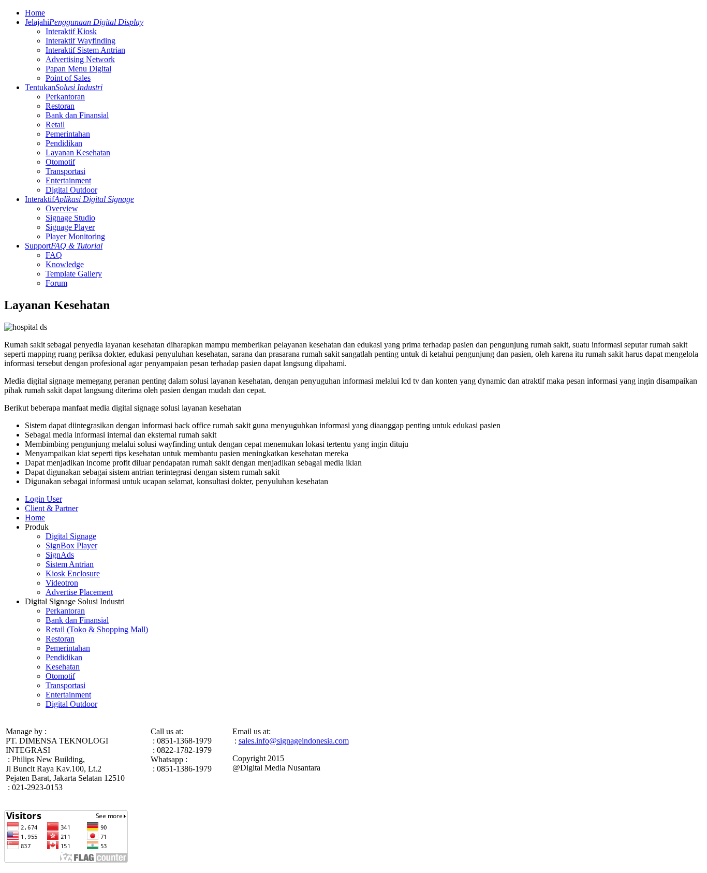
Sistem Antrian (70, 564)
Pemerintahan (68, 133)
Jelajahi (84, 22)
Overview (62, 208)
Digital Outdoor (71, 189)
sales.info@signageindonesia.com (294, 740)
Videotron (62, 582)
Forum (56, 283)
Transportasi (65, 171)
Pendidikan (64, 143)
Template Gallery (74, 273)
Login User (43, 498)
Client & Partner (51, 508)
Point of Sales (68, 78)
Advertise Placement (79, 592)
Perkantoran (65, 96)
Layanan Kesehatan (78, 152)
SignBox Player (71, 545)
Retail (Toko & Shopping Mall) (97, 629)
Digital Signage (71, 536)
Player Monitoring (75, 236)
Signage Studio (70, 217)
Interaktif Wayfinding (80, 40)
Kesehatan (63, 666)
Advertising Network (80, 59)
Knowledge (65, 264)
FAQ (54, 255)
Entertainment (68, 180)
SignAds (60, 554)
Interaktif (79, 199)
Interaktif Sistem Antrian (85, 50)
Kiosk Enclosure (73, 573)
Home (35, 12)
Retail (55, 124)
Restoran (60, 105)
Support (63, 245)
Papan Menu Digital (78, 68)
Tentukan (63, 87)
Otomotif (60, 161)
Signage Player (70, 227)
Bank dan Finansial (77, 115)
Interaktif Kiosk (71, 31)
